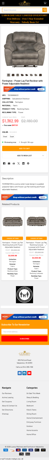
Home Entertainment (35, 418)
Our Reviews (7, 393)
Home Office (31, 434)
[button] (24, 89)
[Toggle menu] (3, 3)
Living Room (31, 401)
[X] (19, 163)
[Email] (9, 163)
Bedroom (30, 405)
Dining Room (31, 414)
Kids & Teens (31, 410)
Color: (9, 132)
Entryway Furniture (34, 422)
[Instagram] (24, 373)
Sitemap (5, 414)
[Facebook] (4, 163)
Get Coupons (7, 401)
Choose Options (13, 238)
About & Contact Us (9, 405)
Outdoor (30, 426)
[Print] (14, 163)
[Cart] (45, 3)
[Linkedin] (23, 163)
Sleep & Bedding (33, 397)
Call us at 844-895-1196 (24, 367)
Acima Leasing (7, 397)
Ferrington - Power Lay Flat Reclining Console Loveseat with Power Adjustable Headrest (36, 245)
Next (46, 244)
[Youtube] (29, 373)
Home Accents (32, 430)
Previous (3, 244)
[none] (24, 49)
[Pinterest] (28, 163)
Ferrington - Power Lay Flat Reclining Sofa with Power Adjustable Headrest (12, 244)
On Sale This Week (33, 393)
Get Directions (7, 410)
